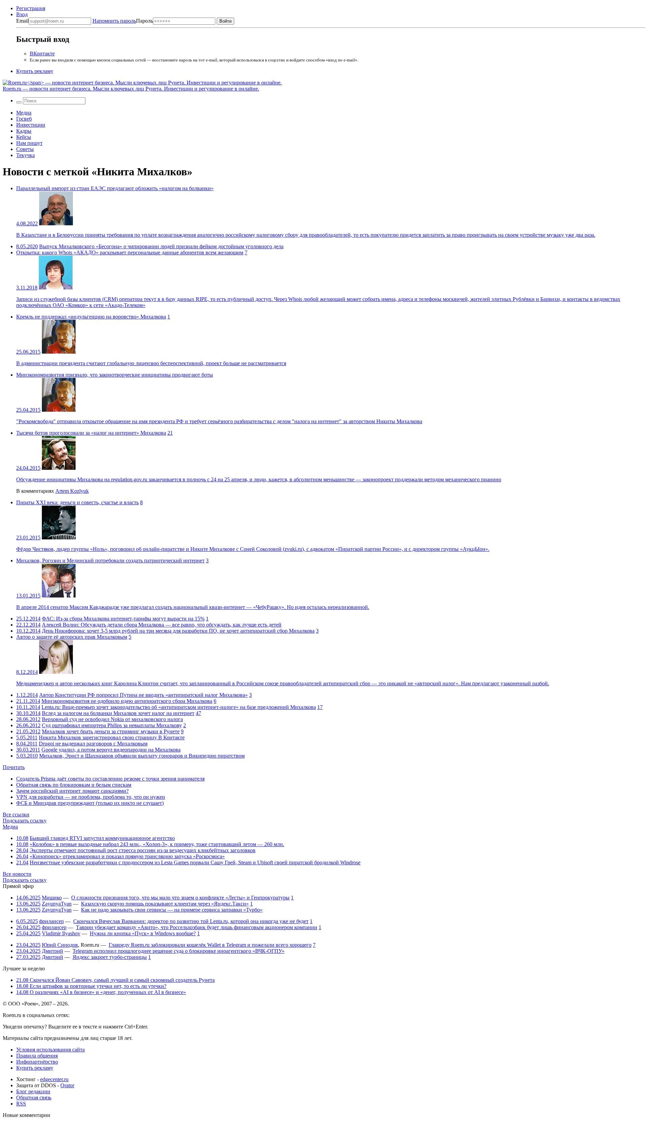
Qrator (67, 1085)
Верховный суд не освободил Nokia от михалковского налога (112, 719)
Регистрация (30, 8)
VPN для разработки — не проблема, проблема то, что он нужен (90, 797)
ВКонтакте (42, 53)
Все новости (17, 874)
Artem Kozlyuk (72, 491)
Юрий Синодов (60, 945)
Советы (25, 149)
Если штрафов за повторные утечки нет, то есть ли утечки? (91, 986)
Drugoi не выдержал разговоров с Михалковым (93, 743)
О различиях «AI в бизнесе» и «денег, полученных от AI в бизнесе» (101, 992)
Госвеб (24, 119)
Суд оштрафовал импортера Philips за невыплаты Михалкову (112, 725)
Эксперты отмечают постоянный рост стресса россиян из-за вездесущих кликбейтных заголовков (142, 850)
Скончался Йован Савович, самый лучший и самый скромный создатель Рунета (115, 980)
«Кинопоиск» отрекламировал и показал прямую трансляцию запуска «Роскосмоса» (127, 856)
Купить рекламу (34, 71)
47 (198, 713)
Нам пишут (29, 143)
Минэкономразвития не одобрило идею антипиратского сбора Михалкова (127, 701)
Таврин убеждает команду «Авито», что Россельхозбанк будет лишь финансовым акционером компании (196, 927)
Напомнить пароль (114, 21)
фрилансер (51, 921)
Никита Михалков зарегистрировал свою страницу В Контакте (112, 737)
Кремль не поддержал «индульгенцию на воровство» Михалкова (91, 317)
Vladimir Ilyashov (61, 933)
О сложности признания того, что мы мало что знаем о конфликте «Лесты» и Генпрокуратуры (180, 897)
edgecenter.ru (54, 1079)
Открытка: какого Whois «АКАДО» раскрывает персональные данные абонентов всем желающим (129, 252)
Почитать (14, 767)
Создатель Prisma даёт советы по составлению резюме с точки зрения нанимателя (110, 779)
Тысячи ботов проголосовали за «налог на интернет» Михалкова (91, 433)
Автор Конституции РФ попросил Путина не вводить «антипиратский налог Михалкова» (143, 695)
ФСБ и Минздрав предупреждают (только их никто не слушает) (90, 803)
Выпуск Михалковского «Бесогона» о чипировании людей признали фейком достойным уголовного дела (161, 246)
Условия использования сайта (50, 1049)
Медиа (23, 113)
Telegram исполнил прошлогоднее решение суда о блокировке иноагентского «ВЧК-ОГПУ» (179, 951)
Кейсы (23, 137)
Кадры (23, 131)
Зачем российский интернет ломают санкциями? (72, 791)
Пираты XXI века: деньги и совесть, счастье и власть (77, 502)
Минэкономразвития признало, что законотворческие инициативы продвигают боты (114, 375)
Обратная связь (33, 1097)
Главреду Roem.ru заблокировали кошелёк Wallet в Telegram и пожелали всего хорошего (210, 945)
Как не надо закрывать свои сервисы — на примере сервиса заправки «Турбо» (172, 910)
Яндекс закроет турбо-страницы (110, 957)
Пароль (122, 21)
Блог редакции (33, 1091)
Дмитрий (52, 951)
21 (170, 433)
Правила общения (37, 1056)
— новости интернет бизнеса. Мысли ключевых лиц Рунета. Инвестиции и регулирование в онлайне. (131, 89)
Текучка (25, 155)
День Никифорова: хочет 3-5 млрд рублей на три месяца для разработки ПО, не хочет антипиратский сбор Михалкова (178, 631)
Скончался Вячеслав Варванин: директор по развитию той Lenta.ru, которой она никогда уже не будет (190, 921)
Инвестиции (30, 125)
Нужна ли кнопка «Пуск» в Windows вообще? (143, 933)
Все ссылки (16, 814)
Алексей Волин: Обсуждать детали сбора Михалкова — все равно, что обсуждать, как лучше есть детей (161, 625)
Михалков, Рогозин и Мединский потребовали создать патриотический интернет (110, 560)
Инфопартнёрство (37, 1062)
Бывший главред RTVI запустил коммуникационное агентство (102, 838)
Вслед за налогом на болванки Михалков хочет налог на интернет (118, 713)
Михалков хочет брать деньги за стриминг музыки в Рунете (111, 731)
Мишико (52, 897)
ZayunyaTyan (57, 904)
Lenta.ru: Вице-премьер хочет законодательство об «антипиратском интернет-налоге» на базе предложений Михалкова (179, 707)
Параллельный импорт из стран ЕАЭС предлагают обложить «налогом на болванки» (115, 188)
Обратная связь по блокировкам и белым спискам (73, 785)
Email (22, 21)
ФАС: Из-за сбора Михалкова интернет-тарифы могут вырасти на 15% (123, 618)
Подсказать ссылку (25, 820)
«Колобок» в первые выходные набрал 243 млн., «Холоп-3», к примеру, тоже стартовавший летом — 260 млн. (157, 844)
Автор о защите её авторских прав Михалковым (71, 637)
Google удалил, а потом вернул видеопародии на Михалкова (111, 750)
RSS (21, 1103)
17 (320, 707)
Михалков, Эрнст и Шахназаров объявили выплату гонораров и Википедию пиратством (142, 756)
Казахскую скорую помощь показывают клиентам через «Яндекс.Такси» (165, 904)
